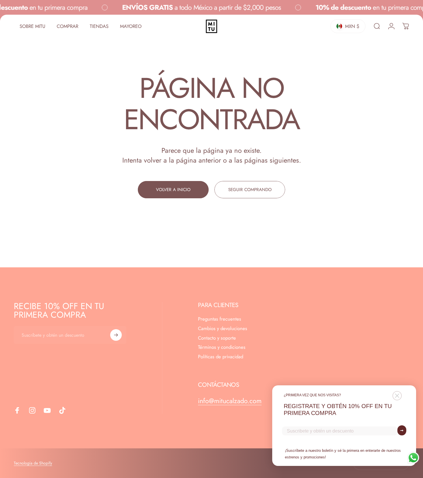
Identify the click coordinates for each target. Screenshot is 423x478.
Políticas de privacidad (220, 357)
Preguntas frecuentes (219, 319)
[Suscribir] (116, 335)
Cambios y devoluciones (222, 328)
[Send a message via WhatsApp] (413, 457)
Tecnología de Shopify (33, 463)
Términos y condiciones (221, 347)
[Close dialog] (397, 395)
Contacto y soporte (217, 338)
